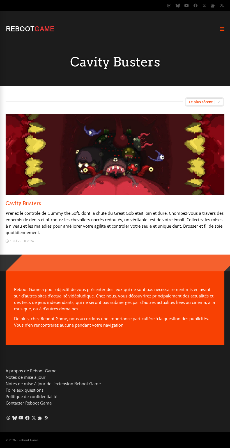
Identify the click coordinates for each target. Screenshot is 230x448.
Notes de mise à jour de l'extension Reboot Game (53, 383)
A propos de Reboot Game (31, 370)
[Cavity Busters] (115, 193)
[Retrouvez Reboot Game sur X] (204, 5)
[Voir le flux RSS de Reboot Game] (222, 5)
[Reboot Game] (30, 30)
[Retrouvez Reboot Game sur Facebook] (195, 5)
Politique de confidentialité (31, 396)
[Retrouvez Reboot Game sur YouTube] (186, 5)
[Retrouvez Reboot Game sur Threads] (169, 5)
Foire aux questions (24, 390)
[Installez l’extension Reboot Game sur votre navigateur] (213, 5)
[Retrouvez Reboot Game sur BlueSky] (177, 5)
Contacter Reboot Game (29, 403)
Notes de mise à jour (25, 377)
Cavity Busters (23, 203)
